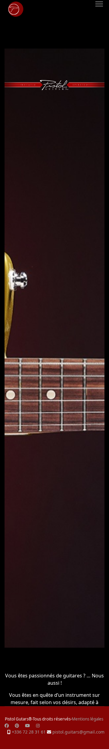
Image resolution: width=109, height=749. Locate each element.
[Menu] (99, 4)
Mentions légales (87, 719)
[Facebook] (7, 725)
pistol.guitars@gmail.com (78, 732)
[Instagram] (38, 725)
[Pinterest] (17, 725)
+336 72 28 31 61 (29, 732)
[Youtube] (27, 725)
